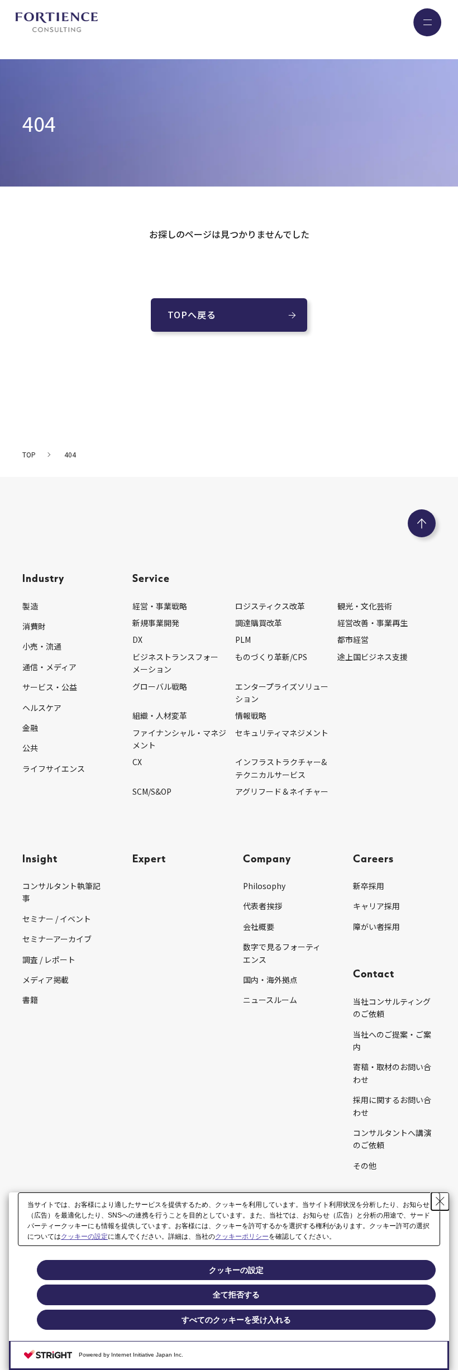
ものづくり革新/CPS (271, 656)
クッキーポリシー (242, 1236)
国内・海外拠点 (270, 979)
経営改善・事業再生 (372, 622)
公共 (30, 747)
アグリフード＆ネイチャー (281, 791)
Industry (43, 577)
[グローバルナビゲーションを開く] (427, 22)
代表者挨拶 (262, 905)
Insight (40, 858)
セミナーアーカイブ (57, 938)
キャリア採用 (376, 905)
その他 (364, 1165)
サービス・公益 (49, 687)
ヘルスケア (41, 707)
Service (151, 577)
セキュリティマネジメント (281, 732)
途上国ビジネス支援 (372, 656)
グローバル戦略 (159, 686)
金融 (30, 727)
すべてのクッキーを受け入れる (236, 1319)
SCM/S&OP (151, 791)
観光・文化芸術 (364, 606)
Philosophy (264, 885)
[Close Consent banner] (440, 1201)
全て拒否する (236, 1294)
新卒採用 (368, 885)
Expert (149, 858)
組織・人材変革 (159, 715)
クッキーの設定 (84, 1236)
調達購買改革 (258, 622)
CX (137, 761)
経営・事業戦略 (159, 606)
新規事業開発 (155, 622)
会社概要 (258, 926)
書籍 (30, 999)
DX (137, 639)
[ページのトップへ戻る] (422, 523)
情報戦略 (250, 715)
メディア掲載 (45, 979)
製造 (30, 606)
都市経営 (353, 639)
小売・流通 (41, 646)
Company (267, 858)
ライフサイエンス (53, 768)
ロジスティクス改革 (270, 606)
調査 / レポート (48, 959)
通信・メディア (49, 666)
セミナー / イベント (56, 918)
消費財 (34, 626)
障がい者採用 (376, 926)
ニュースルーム (270, 999)
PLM (243, 639)
